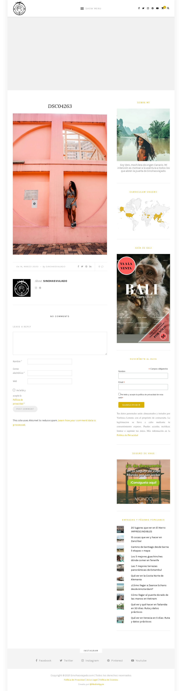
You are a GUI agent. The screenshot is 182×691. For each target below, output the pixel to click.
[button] (60, 184)
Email (121, 382)
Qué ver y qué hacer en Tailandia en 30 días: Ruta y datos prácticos (149, 608)
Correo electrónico (19, 371)
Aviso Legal (92, 680)
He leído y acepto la (19, 397)
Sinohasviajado (56, 266)
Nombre (17, 361)
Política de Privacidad (127, 435)
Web (15, 381)
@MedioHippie (97, 684)
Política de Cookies (108, 680)
